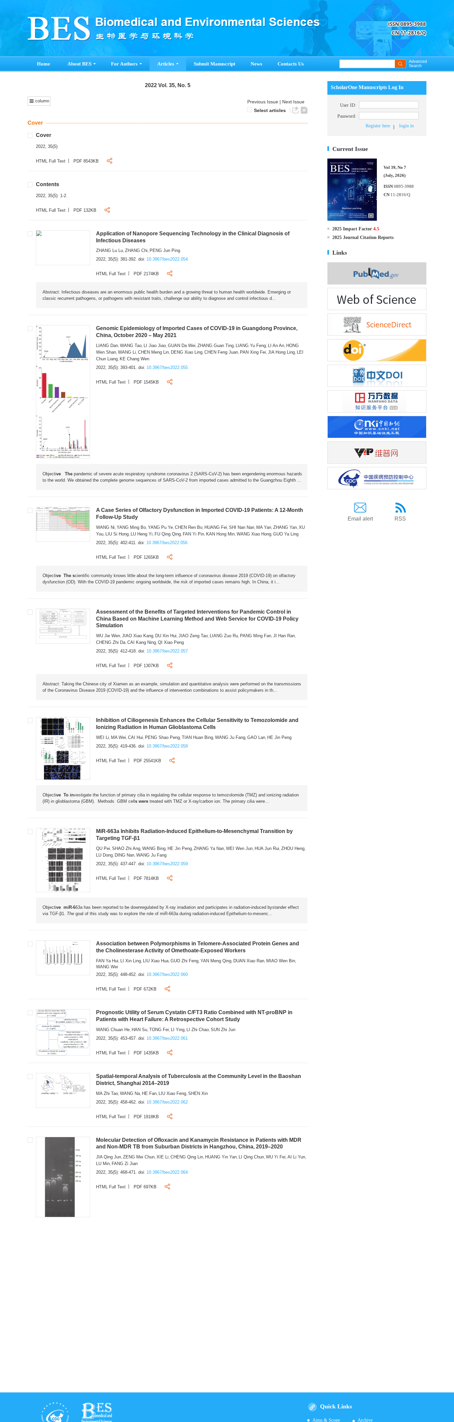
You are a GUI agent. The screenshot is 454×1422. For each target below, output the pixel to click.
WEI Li (102, 737)
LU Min (103, 1163)
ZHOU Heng (292, 848)
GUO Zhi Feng (184, 960)
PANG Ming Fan (255, 635)
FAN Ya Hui (107, 960)
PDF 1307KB (146, 665)
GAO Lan (256, 737)
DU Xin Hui (165, 635)
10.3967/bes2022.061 (167, 1038)
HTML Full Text (50, 161)
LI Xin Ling (130, 960)
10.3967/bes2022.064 (167, 1172)
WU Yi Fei (275, 1156)
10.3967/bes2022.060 (167, 974)
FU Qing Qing (168, 534)
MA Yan (263, 527)
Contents (47, 184)
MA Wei (118, 737)
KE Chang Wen (134, 358)
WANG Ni (105, 527)
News (256, 63)
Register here (378, 125)
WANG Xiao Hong (254, 534)
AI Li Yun (296, 1156)
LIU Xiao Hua (156, 960)
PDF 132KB (84, 210)
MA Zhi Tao (107, 1093)
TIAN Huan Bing (197, 737)
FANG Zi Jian (125, 1163)
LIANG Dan (107, 345)
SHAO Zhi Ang (126, 848)
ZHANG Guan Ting (215, 345)
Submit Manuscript (214, 63)
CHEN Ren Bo (188, 527)
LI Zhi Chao (197, 1029)
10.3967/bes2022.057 (167, 651)
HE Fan (149, 1093)
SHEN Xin (198, 1093)
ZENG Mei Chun (139, 1156)
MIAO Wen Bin (280, 960)
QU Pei (103, 848)
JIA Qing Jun (108, 1156)
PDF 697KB (145, 1186)
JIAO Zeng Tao (193, 635)
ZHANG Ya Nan (209, 848)
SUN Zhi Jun (223, 1029)
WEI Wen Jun (239, 848)
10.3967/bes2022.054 (167, 259)
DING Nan (124, 855)
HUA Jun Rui (267, 848)
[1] (39, 232)
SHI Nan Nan (241, 527)
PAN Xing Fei (253, 352)
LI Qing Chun (251, 1156)
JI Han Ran (284, 635)
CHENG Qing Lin (186, 1156)
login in (406, 125)
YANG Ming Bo (131, 527)
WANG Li (127, 352)
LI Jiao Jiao (155, 345)
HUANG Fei (215, 527)
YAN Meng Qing (215, 960)
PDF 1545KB (146, 382)
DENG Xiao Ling (186, 352)
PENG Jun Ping (165, 250)
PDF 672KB (145, 989)
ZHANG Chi (136, 250)
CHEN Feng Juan (221, 352)
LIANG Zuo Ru (224, 635)
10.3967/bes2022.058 (167, 746)
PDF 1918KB (146, 1116)
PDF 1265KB (146, 557)
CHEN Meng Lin (153, 352)
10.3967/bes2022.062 (167, 1102)
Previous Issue (261, 101)
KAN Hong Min (220, 534)
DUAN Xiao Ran (248, 960)
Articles (165, 63)
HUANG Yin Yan (221, 1156)
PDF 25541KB (147, 760)
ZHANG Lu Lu (109, 250)
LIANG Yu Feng (251, 345)
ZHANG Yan (285, 527)
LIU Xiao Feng (172, 1093)
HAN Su (139, 1029)
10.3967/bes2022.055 (167, 367)
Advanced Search (417, 63)
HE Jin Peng (279, 737)
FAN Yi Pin (193, 534)
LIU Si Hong (117, 534)
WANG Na (130, 1093)
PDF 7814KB (146, 878)
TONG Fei (159, 1029)
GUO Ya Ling (285, 534)
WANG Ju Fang (230, 737)
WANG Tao (131, 345)
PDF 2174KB (146, 273)
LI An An (276, 345)
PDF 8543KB (86, 161)
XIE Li (163, 1156)
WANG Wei (107, 966)
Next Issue (294, 101)
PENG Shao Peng (162, 737)
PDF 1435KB (146, 1052)
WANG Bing (154, 848)
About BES (79, 63)
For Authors (124, 63)
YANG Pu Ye (160, 527)
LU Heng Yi (142, 534)
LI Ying (177, 1029)
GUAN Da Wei (181, 345)
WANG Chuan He (113, 1029)
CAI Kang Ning (141, 642)
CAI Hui (135, 737)
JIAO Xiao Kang (137, 635)
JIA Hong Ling (281, 352)
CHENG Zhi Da (110, 642)
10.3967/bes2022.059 (167, 863)
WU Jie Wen (108, 635)
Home (43, 63)
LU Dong (104, 855)
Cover (35, 123)
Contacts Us (291, 63)
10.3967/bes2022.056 (166, 542)
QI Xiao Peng (171, 642)
